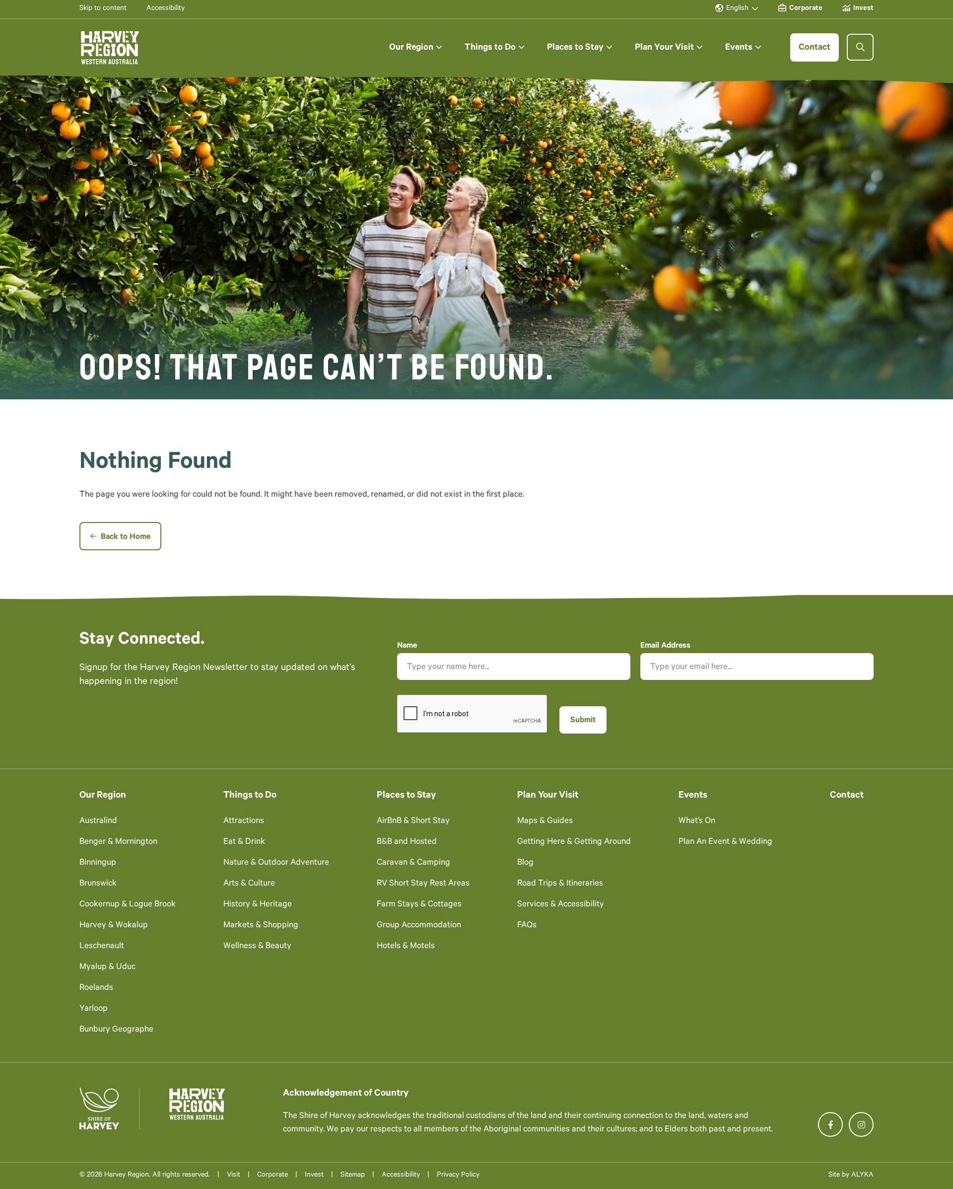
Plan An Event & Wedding (725, 842)
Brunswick (98, 884)
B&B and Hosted (407, 842)
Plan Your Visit (547, 796)
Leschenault (101, 947)
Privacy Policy (458, 1176)
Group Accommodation (419, 926)
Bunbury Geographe (116, 1030)
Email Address (665, 646)
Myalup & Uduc (107, 967)
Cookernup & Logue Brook (127, 905)
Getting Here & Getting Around (574, 842)
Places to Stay (406, 796)
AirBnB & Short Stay (413, 821)
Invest (314, 1176)
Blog (525, 863)
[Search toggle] (860, 47)
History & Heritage (257, 905)
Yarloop (93, 1009)
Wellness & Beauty (257, 947)
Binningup (97, 863)
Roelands (96, 988)
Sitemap (352, 1176)
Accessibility (401, 1176)
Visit (233, 1176)
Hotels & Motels (406, 947)
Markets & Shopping (260, 926)
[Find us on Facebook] (830, 1124)
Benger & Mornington (118, 842)
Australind (98, 821)
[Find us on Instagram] (861, 1124)
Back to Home (124, 537)
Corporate (272, 1176)
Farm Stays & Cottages (419, 905)
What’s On (697, 821)
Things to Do (249, 796)
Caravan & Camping (413, 863)
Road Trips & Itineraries (560, 884)
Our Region (102, 796)
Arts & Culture (249, 884)
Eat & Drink (244, 842)
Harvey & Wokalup (113, 926)
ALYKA (862, 1176)
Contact (847, 796)
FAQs (527, 926)
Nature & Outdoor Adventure (276, 863)
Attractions (243, 821)
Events (693, 796)
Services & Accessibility (560, 905)
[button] (416, 47)
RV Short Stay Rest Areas (423, 884)
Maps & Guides (545, 821)
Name (407, 646)
